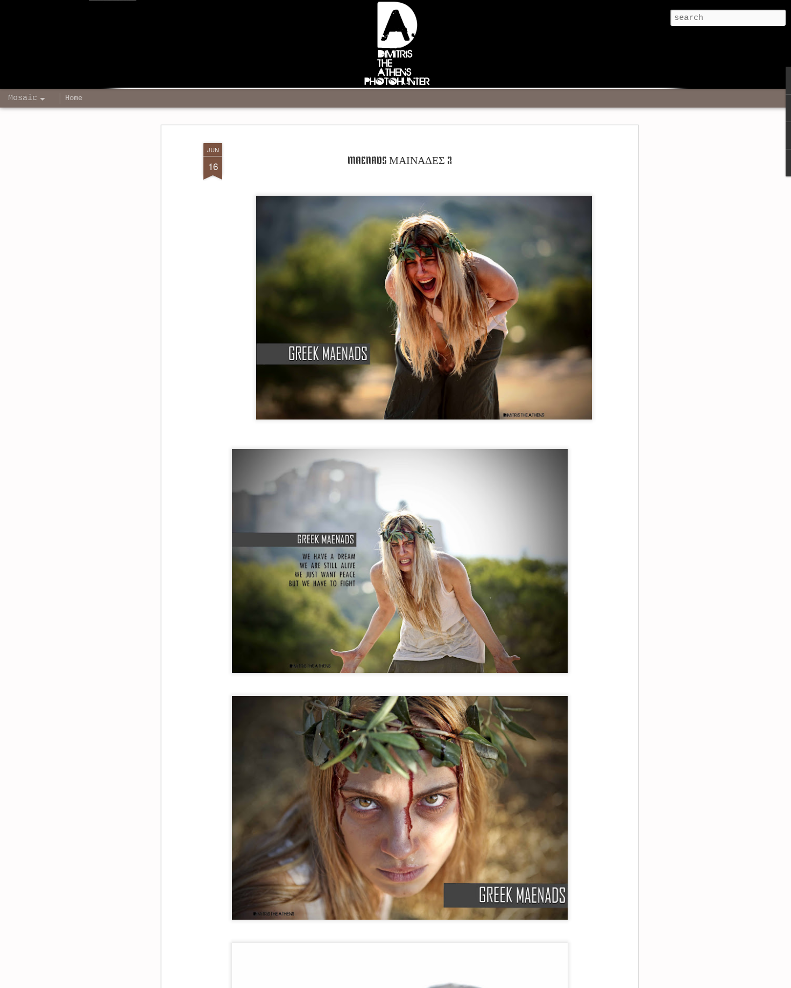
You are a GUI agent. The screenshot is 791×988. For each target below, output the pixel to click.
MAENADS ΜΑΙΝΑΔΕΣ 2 (400, 161)
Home (73, 98)
